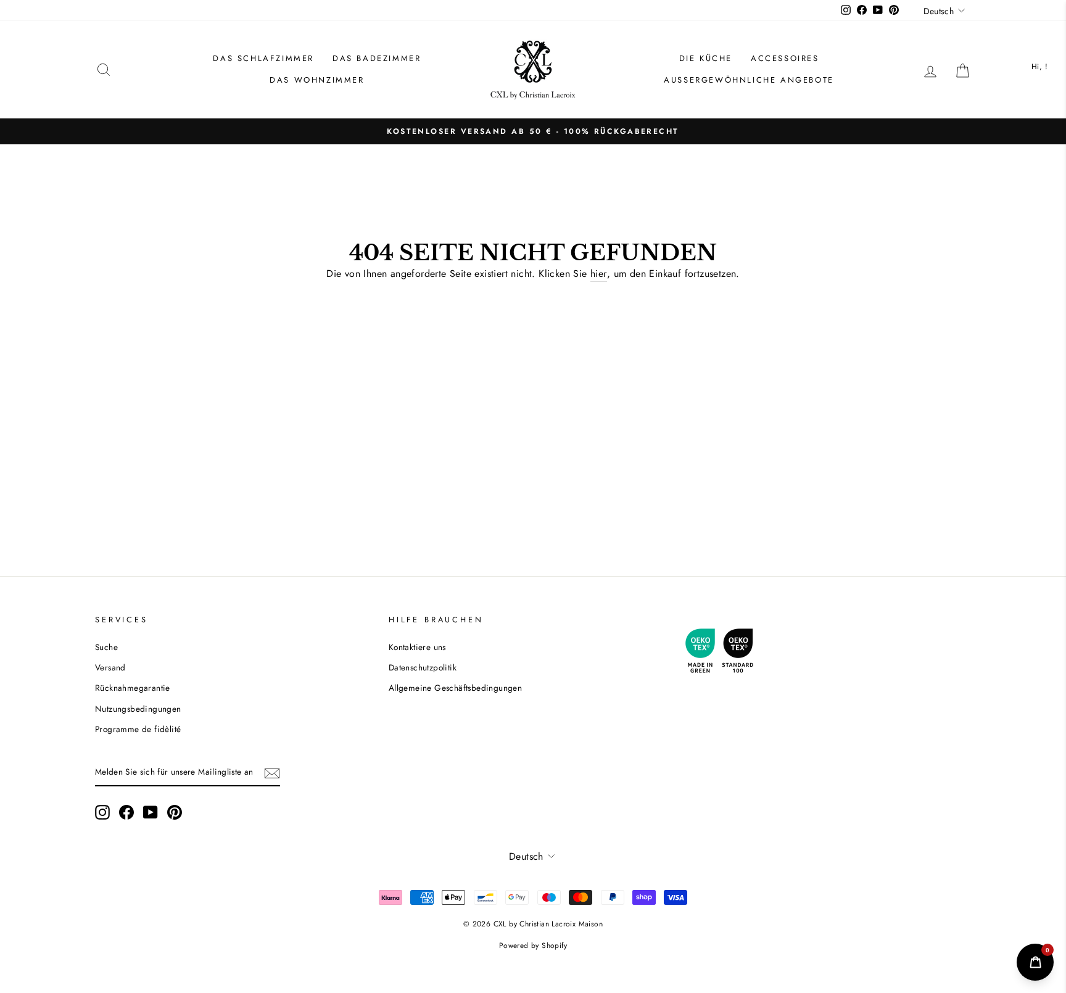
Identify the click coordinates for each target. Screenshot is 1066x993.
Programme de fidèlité (138, 729)
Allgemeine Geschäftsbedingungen (455, 688)
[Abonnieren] (272, 773)
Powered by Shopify (533, 945)
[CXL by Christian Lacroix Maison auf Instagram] (102, 812)
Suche (106, 647)
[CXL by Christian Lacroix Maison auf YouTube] (150, 812)
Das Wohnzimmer (317, 80)
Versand (110, 667)
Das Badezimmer (377, 58)
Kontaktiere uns (417, 647)
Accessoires (785, 58)
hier (598, 273)
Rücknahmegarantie (132, 688)
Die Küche (705, 58)
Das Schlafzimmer (263, 58)
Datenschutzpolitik (423, 667)
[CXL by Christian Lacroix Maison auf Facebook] (126, 812)
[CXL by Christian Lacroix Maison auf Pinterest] (174, 812)
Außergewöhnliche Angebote (749, 80)
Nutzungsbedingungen (138, 709)
